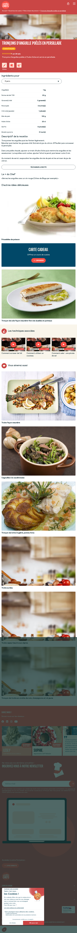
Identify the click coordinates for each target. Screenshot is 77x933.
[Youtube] (16, 721)
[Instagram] (11, 721)
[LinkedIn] (7, 721)
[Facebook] (3, 721)
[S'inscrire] (72, 784)
